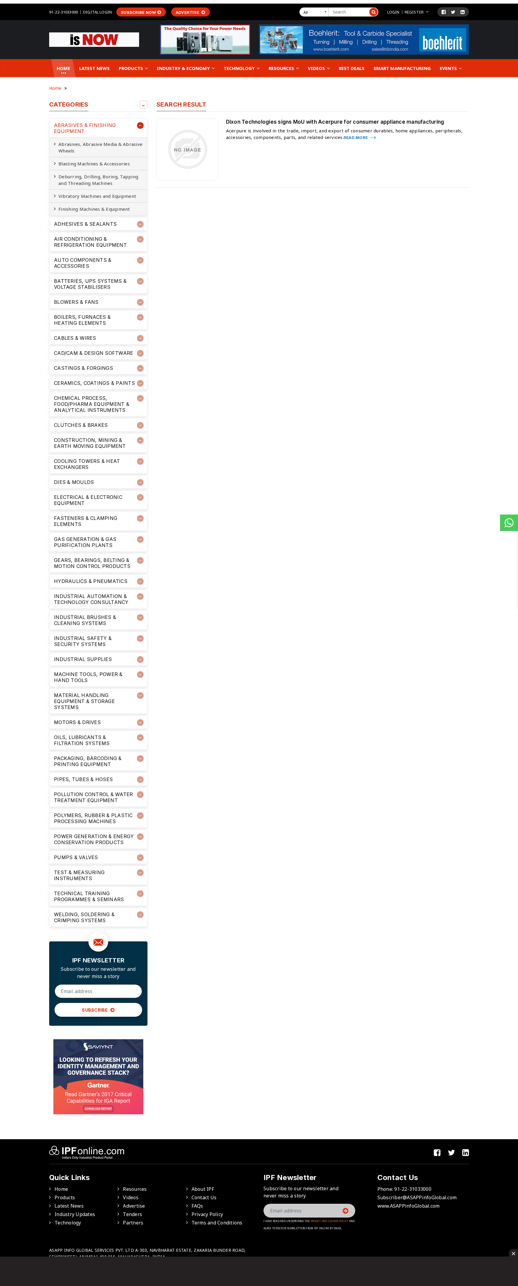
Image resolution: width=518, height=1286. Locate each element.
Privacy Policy (207, 1214)
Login (393, 12)
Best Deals (352, 68)
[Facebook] (444, 12)
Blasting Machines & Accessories (94, 164)
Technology (240, 68)
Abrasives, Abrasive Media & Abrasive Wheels (100, 147)
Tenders (132, 1214)
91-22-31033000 (63, 12)
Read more (356, 137)
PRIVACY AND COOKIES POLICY (330, 1221)
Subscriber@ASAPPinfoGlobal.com (417, 1197)
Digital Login (97, 12)
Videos (317, 68)
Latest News (94, 68)
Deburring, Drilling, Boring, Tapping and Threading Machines (98, 180)
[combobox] (315, 12)
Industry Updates (75, 1214)
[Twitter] (453, 12)
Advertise (188, 12)
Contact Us (204, 1197)
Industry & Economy (184, 68)
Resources (282, 68)
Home (63, 68)
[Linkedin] (462, 12)
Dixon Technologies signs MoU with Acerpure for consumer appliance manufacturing (335, 122)
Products (131, 68)
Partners (133, 1222)
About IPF (203, 1189)
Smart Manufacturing (402, 68)
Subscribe (95, 1010)
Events (449, 68)
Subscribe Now (138, 12)
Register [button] (414, 12)
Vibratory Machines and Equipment (97, 196)
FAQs (197, 1206)
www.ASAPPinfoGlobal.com (408, 1206)
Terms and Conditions (217, 1222)
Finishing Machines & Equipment (94, 209)
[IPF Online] (94, 39)
